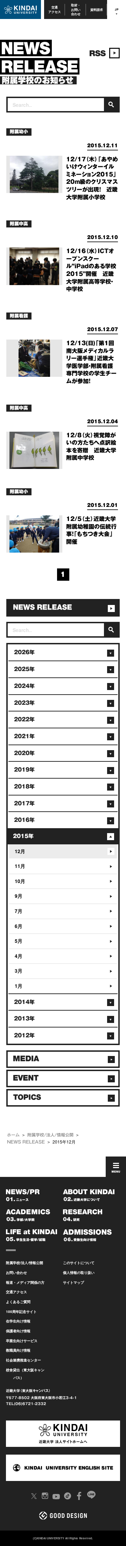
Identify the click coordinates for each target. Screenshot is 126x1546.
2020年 (24, 753)
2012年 (24, 1035)
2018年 (24, 786)
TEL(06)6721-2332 (26, 1403)
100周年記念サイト (21, 1311)
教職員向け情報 (18, 1350)
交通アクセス (54, 9)
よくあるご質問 (18, 1301)
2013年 (24, 1018)
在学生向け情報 (18, 1321)
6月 (18, 925)
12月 (20, 851)
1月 (18, 985)
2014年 (24, 1002)
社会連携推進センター (23, 1360)
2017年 (24, 803)
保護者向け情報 (18, 1330)
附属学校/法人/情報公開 (50, 1135)
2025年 (24, 669)
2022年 (24, 719)
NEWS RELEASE (26, 1142)
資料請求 (96, 9)
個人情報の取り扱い (78, 1272)
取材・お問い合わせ (75, 9)
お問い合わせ (16, 1272)
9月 (18, 895)
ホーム (13, 1135)
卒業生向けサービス (21, 1340)
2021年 (24, 736)
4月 (18, 955)
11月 (20, 865)
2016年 (24, 820)
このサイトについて (78, 1262)
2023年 (24, 703)
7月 (18, 910)
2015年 (23, 836)
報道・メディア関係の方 (25, 1282)
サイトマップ (73, 1282)
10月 (20, 880)
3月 (18, 970)
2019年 (24, 769)
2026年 (24, 652)
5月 (18, 940)
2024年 (24, 686)
